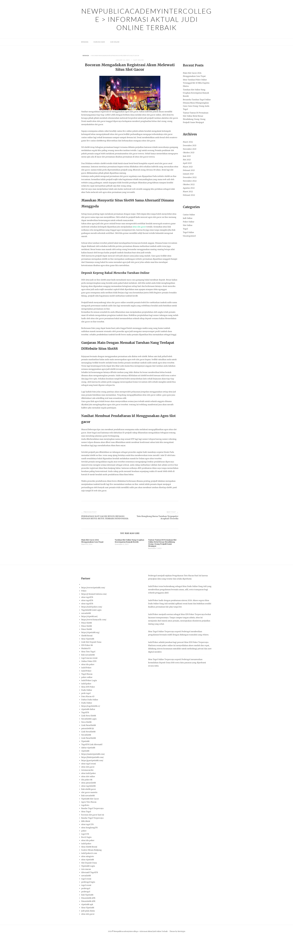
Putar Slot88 (86, 623)
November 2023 (189, 149)
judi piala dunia (88, 911)
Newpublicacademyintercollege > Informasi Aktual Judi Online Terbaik (146, 19)
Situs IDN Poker (88, 687)
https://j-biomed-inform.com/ (94, 594)
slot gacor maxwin (89, 792)
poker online (86, 677)
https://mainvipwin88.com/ (93, 754)
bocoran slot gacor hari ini (92, 815)
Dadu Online (86, 690)
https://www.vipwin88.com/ (93, 588)
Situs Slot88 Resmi (89, 847)
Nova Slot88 (86, 722)
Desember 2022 (190, 177)
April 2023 (187, 163)
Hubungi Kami (99, 42)
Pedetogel (152, 576)
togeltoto (85, 805)
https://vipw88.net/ (89, 616)
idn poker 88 (86, 780)
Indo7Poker (86, 668)
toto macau (86, 869)
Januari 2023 (188, 174)
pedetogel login (88, 882)
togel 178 (85, 834)
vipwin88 (85, 751)
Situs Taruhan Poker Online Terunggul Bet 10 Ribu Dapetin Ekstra (196, 83)
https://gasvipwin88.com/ (92, 760)
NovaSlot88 (86, 735)
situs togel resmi (88, 764)
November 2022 (190, 181)
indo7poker (86, 684)
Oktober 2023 (188, 152)
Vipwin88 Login (88, 866)
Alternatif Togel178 (89, 872)
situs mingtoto (87, 856)
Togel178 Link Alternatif (91, 744)
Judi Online (114, 42)
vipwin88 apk (87, 904)
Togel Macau (86, 674)
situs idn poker (87, 664)
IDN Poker (189, 614)
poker (83, 831)
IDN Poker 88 (87, 645)
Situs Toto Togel (88, 652)
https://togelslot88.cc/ (90, 706)
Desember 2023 (189, 145)
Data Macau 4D (87, 696)
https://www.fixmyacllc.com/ (93, 620)
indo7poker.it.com (89, 853)
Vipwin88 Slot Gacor (90, 799)
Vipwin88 (85, 741)
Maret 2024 (188, 142)
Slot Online (138, 60)
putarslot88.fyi (87, 728)
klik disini (85, 821)
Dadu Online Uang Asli (197, 586)
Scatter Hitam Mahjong (91, 850)
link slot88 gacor (88, 789)
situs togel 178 (87, 824)
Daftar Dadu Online (89, 700)
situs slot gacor (139, 227)
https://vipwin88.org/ (90, 632)
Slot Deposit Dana (89, 863)
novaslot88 (86, 613)
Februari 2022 (189, 195)
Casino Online (189, 215)
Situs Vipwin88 (87, 639)
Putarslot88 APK (88, 898)
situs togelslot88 (88, 786)
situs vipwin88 (87, 860)
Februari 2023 (189, 170)
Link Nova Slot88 (88, 716)
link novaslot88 (88, 655)
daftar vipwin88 (88, 748)
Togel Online (188, 232)
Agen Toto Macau (88, 802)
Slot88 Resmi (86, 636)
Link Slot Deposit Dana (91, 642)
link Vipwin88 (87, 895)
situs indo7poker (88, 773)
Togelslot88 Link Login (91, 610)
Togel (185, 229)
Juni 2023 (187, 156)
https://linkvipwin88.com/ (92, 757)
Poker (83, 591)
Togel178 (85, 712)
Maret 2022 (188, 191)
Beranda (84, 42)
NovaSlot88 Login (88, 719)
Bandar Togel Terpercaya (92, 808)
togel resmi (86, 879)
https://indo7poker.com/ (91, 607)
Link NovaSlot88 (88, 732)
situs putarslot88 (88, 783)
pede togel (86, 693)
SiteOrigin (181, 931)
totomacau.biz (87, 770)
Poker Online (188, 222)
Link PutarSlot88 (88, 725)
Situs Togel (86, 812)
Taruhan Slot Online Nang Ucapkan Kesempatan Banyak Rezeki (196, 93)
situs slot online (88, 776)
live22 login (86, 837)
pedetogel (85, 888)
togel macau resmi (89, 658)
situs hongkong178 (89, 828)
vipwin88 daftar (88, 709)
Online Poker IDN (88, 661)
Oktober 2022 (189, 184)
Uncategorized (189, 236)
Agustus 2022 (189, 188)
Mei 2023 (187, 160)
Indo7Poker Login (89, 680)
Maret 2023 (188, 167)
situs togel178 (87, 597)
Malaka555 (86, 648)
